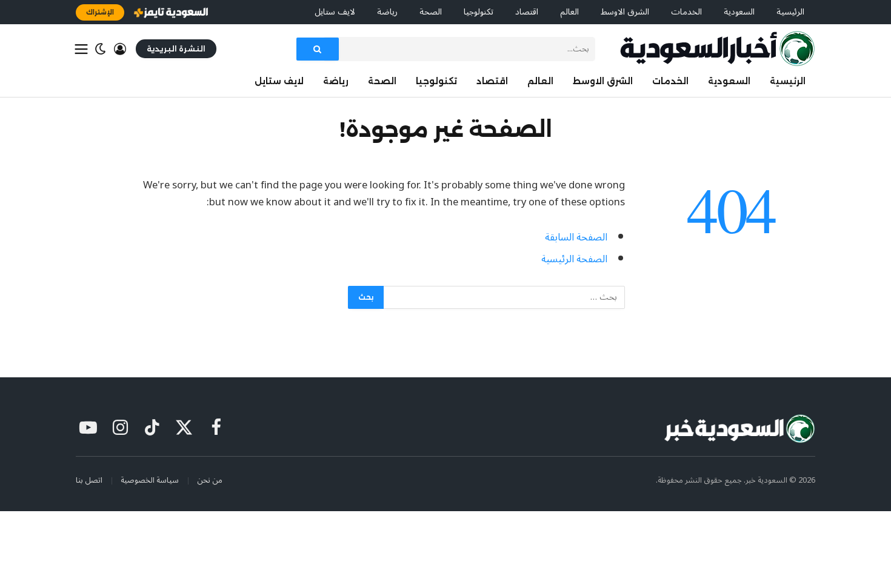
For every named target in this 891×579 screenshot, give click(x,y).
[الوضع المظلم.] (100, 49)
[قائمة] (81, 49)
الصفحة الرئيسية (574, 259)
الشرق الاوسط (625, 12)
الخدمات (686, 12)
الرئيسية (790, 12)
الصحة (430, 12)
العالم (569, 12)
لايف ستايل (335, 12)
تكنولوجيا (478, 12)
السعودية (739, 12)
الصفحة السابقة (576, 237)
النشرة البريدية (176, 48)
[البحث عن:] (503, 297)
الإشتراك (100, 12)
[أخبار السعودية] (717, 48)
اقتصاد (526, 12)
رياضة (387, 12)
